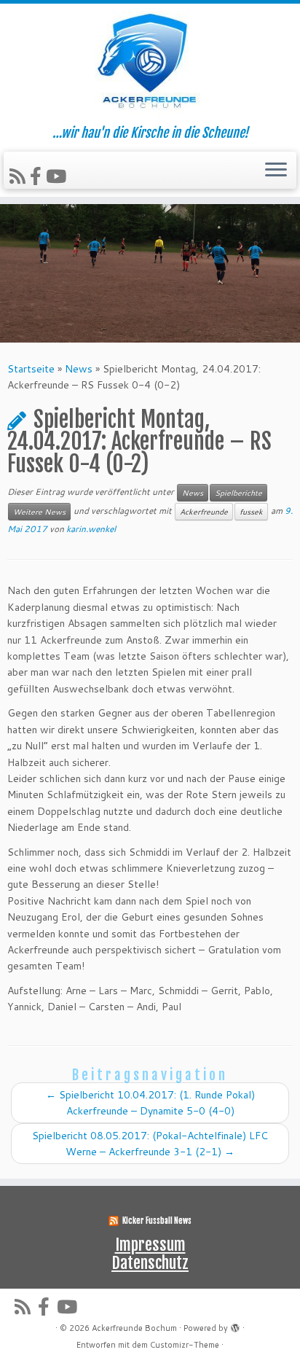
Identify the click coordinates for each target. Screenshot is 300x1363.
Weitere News (39, 512)
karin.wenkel (91, 529)
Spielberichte (238, 493)
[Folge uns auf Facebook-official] (38, 176)
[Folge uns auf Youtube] (58, 176)
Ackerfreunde (204, 512)
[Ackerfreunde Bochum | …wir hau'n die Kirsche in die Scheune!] (150, 64)
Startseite (31, 369)
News (78, 369)
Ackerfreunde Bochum (134, 1328)
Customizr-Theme (184, 1345)
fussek (251, 512)
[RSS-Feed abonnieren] (19, 176)
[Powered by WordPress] (235, 1325)
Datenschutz (150, 1263)
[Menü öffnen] (276, 170)
